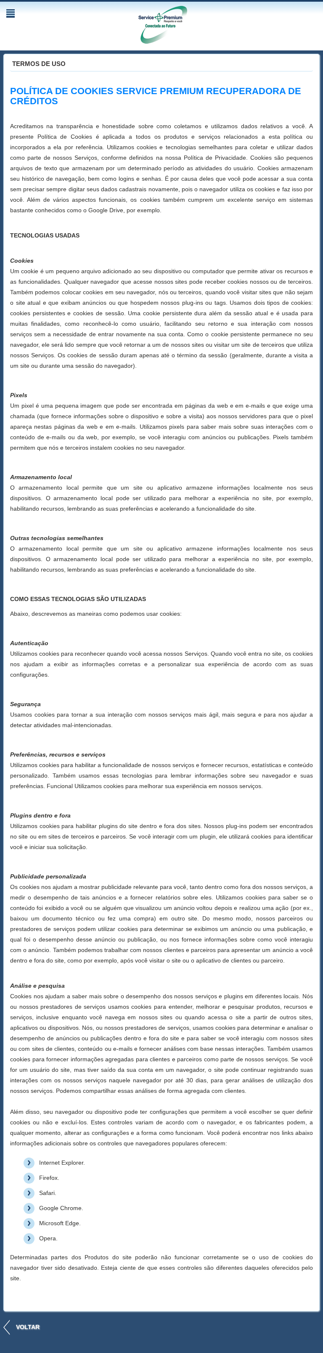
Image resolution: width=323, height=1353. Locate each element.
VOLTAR (28, 1327)
